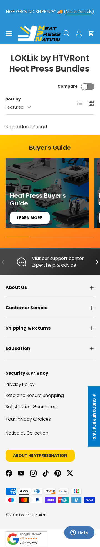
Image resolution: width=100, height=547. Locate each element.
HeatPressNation (32, 514)
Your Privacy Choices (28, 419)
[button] (91, 33)
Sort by (13, 99)
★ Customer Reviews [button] (94, 416)
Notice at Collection (27, 433)
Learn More (29, 217)
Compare (68, 86)
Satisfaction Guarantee (31, 406)
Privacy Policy (20, 384)
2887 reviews (28, 543)
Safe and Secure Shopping (35, 395)
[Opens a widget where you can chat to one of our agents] (79, 533)
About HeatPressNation (40, 455)
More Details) (80, 11)
